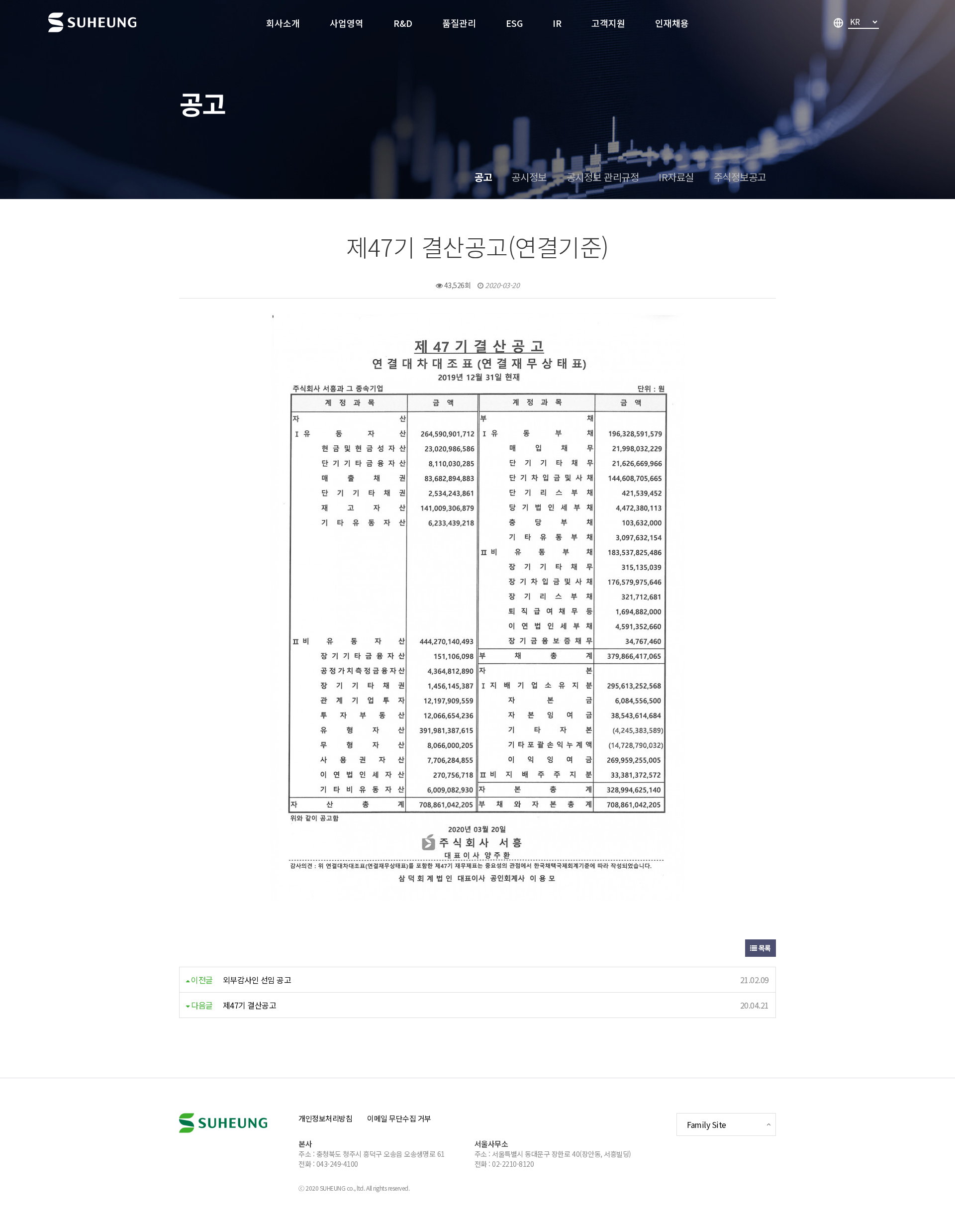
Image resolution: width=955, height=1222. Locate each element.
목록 (764, 948)
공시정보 (528, 177)
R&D (402, 22)
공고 (483, 177)
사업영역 (347, 22)
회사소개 (283, 22)
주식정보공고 (740, 177)
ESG (514, 22)
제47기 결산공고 (250, 1005)
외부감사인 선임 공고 (257, 980)
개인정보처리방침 (325, 1118)
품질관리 (459, 22)
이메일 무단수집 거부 (399, 1118)
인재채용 (672, 22)
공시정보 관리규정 (603, 177)
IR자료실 (676, 177)
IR (557, 22)
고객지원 (608, 22)
